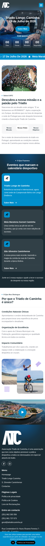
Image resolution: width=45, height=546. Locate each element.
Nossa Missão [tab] (9, 129)
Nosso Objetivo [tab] (36, 129)
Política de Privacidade (25, 542)
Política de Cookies (10, 500)
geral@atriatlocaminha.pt (12, 522)
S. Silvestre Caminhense (12, 482)
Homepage (6, 475)
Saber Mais (9, 203)
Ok (13, 542)
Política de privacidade (11, 496)
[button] (41, 5)
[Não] (42, 539)
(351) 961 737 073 (9, 518)
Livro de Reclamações (11, 504)
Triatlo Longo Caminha (11, 478)
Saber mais (22, 29)
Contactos (6, 486)
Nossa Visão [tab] (22, 128)
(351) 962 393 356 (9, 514)
